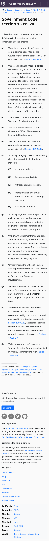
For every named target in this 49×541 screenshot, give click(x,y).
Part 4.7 (8, 12)
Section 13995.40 (33, 59)
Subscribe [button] (8, 407)
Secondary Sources (11, 496)
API (3, 484)
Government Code (22, 10)
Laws (16, 522)
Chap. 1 (17, 12)
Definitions (27, 12)
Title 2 (35, 10)
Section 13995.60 (16, 322)
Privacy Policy (8, 500)
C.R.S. (16, 510)
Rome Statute (20, 534)
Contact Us (7, 488)
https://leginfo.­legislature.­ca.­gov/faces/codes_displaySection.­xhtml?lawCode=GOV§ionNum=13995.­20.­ (23, 369)
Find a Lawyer (8, 472)
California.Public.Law (22, 3)
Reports (5, 492)
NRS (15, 518)
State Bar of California (16, 428)
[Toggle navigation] (43, 3)
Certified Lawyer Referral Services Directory (22, 437)
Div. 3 (43, 10)
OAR (16, 526)
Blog (4, 476)
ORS (21, 526)
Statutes (17, 514)
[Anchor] (30, 42)
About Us (6, 480)
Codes (9, 10)
